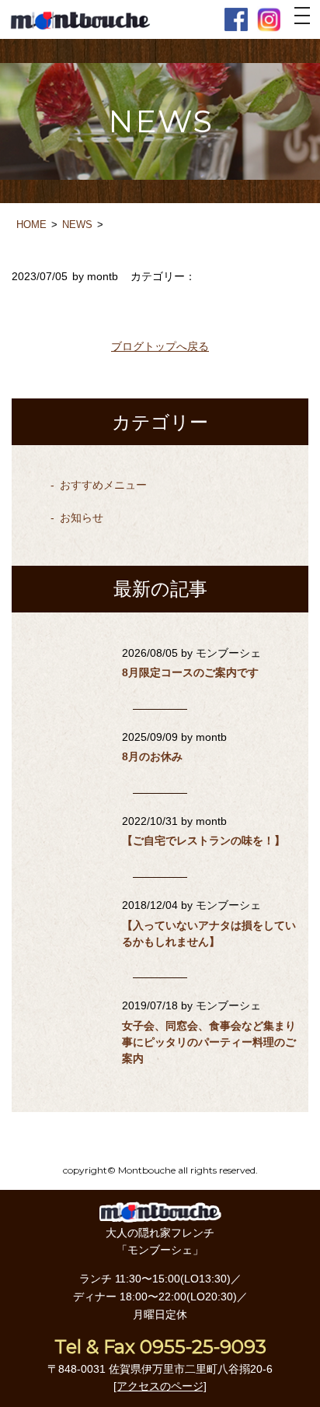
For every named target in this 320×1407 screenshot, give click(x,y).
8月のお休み (152, 756)
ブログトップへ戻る (160, 346)
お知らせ (81, 517)
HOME (31, 224)
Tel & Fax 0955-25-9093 (160, 1346)
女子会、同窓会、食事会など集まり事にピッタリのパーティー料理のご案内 (209, 1042)
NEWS (77, 224)
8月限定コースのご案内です (190, 672)
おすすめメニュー (103, 485)
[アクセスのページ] (160, 1386)
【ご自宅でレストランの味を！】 (203, 840)
